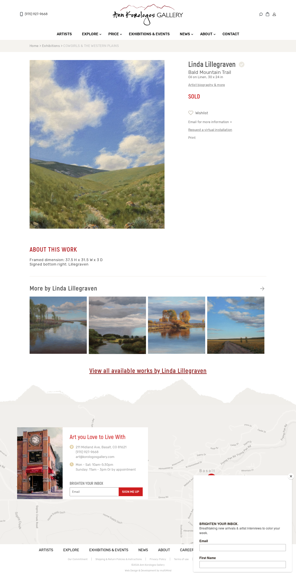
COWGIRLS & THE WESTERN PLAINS (91, 46)
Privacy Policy (158, 559)
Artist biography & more (206, 85)
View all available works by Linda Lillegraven (148, 371)
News (185, 34)
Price (113, 34)
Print (192, 138)
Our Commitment (78, 559)
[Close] (291, 476)
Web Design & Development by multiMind (148, 570)
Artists (64, 34)
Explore (90, 34)
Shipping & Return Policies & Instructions (118, 559)
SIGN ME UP (130, 492)
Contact (231, 34)
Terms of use (181, 559)
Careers (188, 550)
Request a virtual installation (210, 130)
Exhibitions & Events (149, 34)
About (206, 34)
